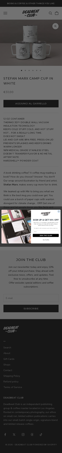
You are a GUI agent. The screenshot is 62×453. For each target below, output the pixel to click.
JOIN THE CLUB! (46, 235)
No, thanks (46, 239)
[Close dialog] (59, 211)
